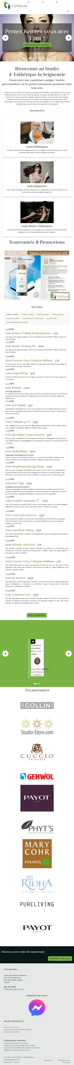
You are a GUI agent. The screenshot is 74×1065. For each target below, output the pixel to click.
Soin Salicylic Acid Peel (20, 544)
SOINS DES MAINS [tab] (43, 315)
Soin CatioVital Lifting (19, 530)
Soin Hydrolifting (16, 451)
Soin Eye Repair (15, 405)
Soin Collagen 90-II (17, 422)
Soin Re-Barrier (15, 578)
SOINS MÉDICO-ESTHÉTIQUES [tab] (33, 318)
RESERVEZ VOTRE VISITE (60, 960)
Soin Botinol (13, 387)
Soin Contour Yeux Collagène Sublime (29, 561)
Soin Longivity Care (17, 594)
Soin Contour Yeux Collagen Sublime (29, 360)
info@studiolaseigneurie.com (14, 991)
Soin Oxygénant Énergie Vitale (24, 466)
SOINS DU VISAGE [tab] (12, 315)
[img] (5, 37)
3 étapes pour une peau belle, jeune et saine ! (19, 1047)
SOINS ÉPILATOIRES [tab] (12, 318)
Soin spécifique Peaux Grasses (25, 434)
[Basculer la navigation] (68, 11)
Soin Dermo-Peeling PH (20, 346)
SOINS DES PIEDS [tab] (58, 315)
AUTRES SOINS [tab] (52, 318)
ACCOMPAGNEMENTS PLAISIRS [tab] (17, 322)
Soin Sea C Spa (14, 483)
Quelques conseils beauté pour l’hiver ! (17, 1052)
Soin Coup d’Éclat (16, 373)
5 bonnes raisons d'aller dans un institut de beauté (22, 1050)
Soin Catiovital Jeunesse (20, 515)
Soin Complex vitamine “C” (22, 500)
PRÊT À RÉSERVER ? (36, 615)
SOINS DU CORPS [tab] (27, 315)
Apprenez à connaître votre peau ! (16, 1045)
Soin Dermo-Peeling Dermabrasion (27, 333)
